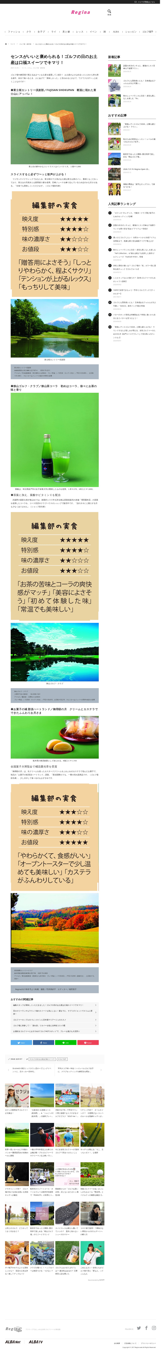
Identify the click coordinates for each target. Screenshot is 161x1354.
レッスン (80, 32)
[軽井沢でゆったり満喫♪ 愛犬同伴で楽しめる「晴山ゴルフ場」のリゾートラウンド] (114, 159)
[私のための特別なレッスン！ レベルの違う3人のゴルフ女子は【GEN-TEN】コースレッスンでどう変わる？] (114, 144)
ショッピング (131, 32)
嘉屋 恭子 (19, 1059)
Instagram (154, 1328)
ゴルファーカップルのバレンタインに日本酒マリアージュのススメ (39, 1020)
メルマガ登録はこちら (146, 2)
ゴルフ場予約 (147, 32)
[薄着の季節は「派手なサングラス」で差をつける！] (114, 189)
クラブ (28, 32)
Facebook (146, 1328)
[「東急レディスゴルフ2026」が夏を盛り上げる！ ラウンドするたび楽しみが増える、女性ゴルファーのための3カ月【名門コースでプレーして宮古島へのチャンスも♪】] (114, 129)
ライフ (53, 32)
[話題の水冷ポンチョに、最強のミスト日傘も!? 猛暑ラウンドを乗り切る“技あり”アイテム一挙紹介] (114, 70)
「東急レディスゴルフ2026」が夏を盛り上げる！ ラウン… (139, 125)
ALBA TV (116, 32)
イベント (93, 32)
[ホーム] (6, 44)
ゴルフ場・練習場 (25, 44)
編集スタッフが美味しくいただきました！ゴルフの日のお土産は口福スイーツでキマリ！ (48, 1005)
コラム (29, 68)
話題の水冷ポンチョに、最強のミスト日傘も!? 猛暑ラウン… (139, 66)
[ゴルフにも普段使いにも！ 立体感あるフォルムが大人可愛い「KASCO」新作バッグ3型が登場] (114, 85)
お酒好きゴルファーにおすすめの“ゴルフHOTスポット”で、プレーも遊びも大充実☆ (47, 1031)
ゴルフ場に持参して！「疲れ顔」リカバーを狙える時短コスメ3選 (39, 1025)
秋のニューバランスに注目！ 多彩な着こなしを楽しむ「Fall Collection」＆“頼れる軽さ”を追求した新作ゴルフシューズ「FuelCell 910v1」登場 (134, 253)
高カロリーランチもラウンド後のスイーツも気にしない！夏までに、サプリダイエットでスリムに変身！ (52, 1012)
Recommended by (93, 1280)
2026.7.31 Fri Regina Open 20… (136, 169)
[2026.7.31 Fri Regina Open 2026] (114, 174)
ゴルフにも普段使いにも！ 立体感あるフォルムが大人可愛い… (139, 81)
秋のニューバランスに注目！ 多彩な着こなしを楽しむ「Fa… (139, 97)
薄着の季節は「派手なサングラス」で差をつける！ (139, 185)
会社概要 (117, 1343)
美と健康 (66, 32)
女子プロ (41, 32)
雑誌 (105, 32)
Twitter (139, 1328)
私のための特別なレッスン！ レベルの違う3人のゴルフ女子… (139, 140)
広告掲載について (130, 1343)
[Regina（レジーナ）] (80, 12)
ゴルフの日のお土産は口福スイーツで (42, 1059)
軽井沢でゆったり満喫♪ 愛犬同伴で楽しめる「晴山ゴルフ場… (139, 155)
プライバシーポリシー (148, 1343)
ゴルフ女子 (62, 1059)
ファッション (14, 32)
